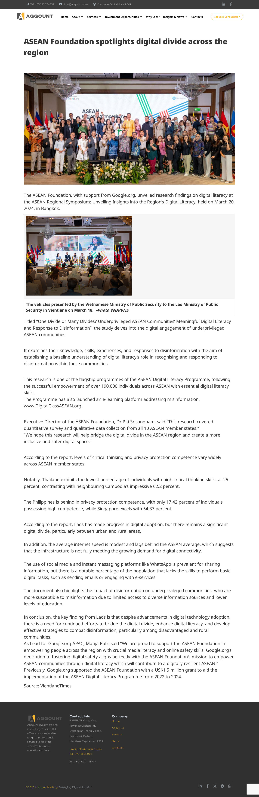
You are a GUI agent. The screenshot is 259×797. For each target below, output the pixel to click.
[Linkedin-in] (223, 4)
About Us (118, 727)
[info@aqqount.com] (60, 4)
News (115, 741)
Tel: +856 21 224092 (42, 4)
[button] (78, 16)
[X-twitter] (215, 786)
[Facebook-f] (231, 4)
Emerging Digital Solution (75, 787)
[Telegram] (222, 786)
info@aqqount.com (76, 4)
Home (116, 721)
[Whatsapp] (230, 786)
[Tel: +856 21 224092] (27, 4)
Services (117, 734)
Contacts (117, 748)
